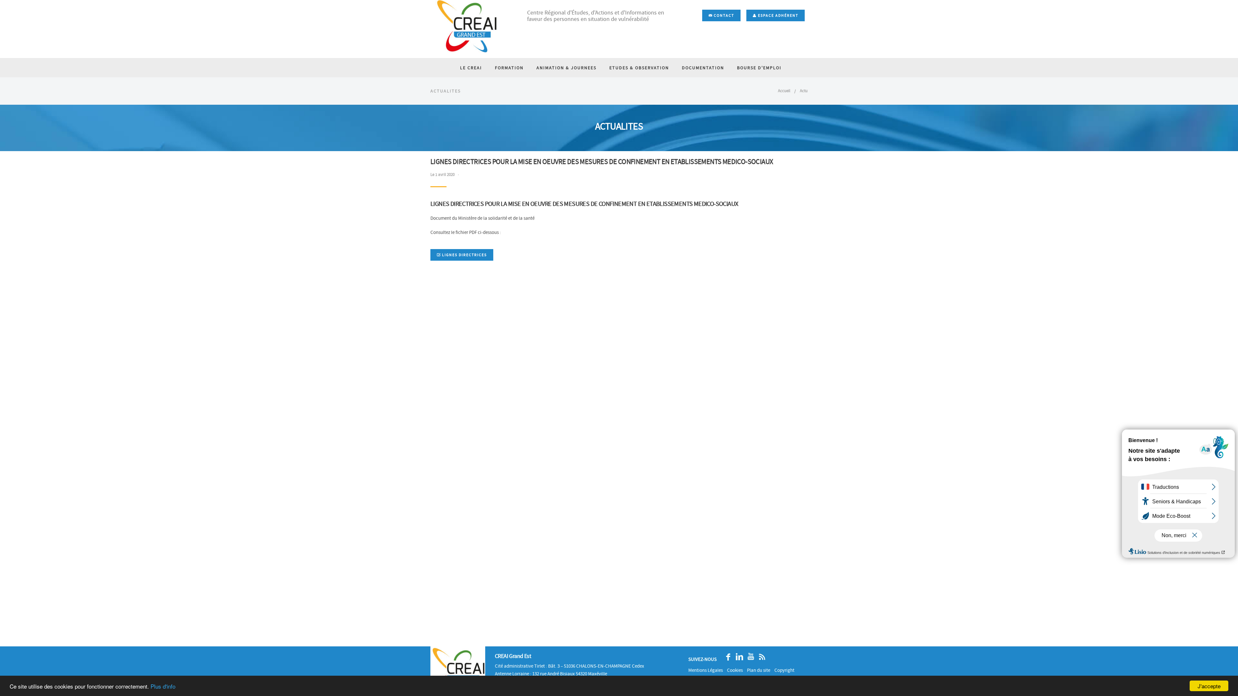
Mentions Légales (705, 670)
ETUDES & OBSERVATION (639, 68)
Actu (804, 90)
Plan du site (758, 670)
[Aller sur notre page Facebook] (726, 657)
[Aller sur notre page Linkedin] (737, 657)
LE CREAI (471, 68)
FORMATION (509, 68)
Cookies (735, 670)
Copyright (784, 670)
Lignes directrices (464, 254)
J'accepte (1209, 686)
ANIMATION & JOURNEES (566, 68)
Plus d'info (163, 686)
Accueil (784, 90)
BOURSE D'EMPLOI (759, 68)
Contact (723, 15)
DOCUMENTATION (703, 68)
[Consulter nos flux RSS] (760, 657)
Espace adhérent (777, 15)
